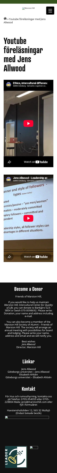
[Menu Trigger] (50, 11)
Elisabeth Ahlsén (28, 374)
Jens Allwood (28, 369)
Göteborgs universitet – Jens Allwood (28, 371)
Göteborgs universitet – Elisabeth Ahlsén (28, 377)
